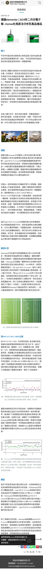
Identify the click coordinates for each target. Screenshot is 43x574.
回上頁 (32, 552)
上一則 (26, 552)
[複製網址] (40, 546)
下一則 (38, 552)
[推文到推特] (28, 546)
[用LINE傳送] (31, 546)
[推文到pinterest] (37, 546)
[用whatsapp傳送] (34, 546)
